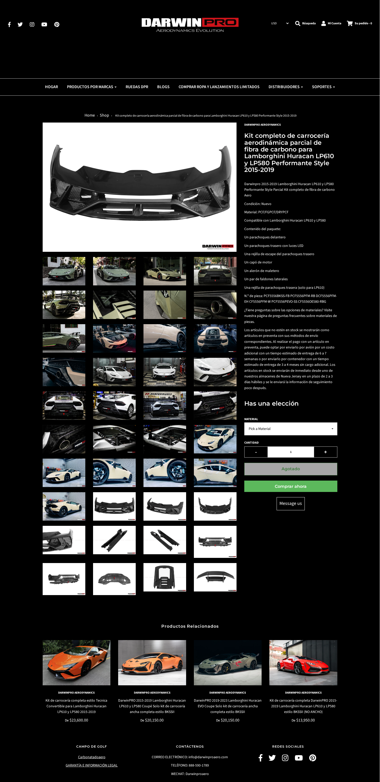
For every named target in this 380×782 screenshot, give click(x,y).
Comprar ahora (291, 486)
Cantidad (251, 443)
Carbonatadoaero (91, 757)
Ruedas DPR (137, 87)
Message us (290, 503)
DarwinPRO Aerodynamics (76, 693)
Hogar (51, 87)
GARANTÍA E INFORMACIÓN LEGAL (92, 765)
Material (251, 419)
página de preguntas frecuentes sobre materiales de (297, 315)
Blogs (163, 87)
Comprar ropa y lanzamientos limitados (219, 87)
